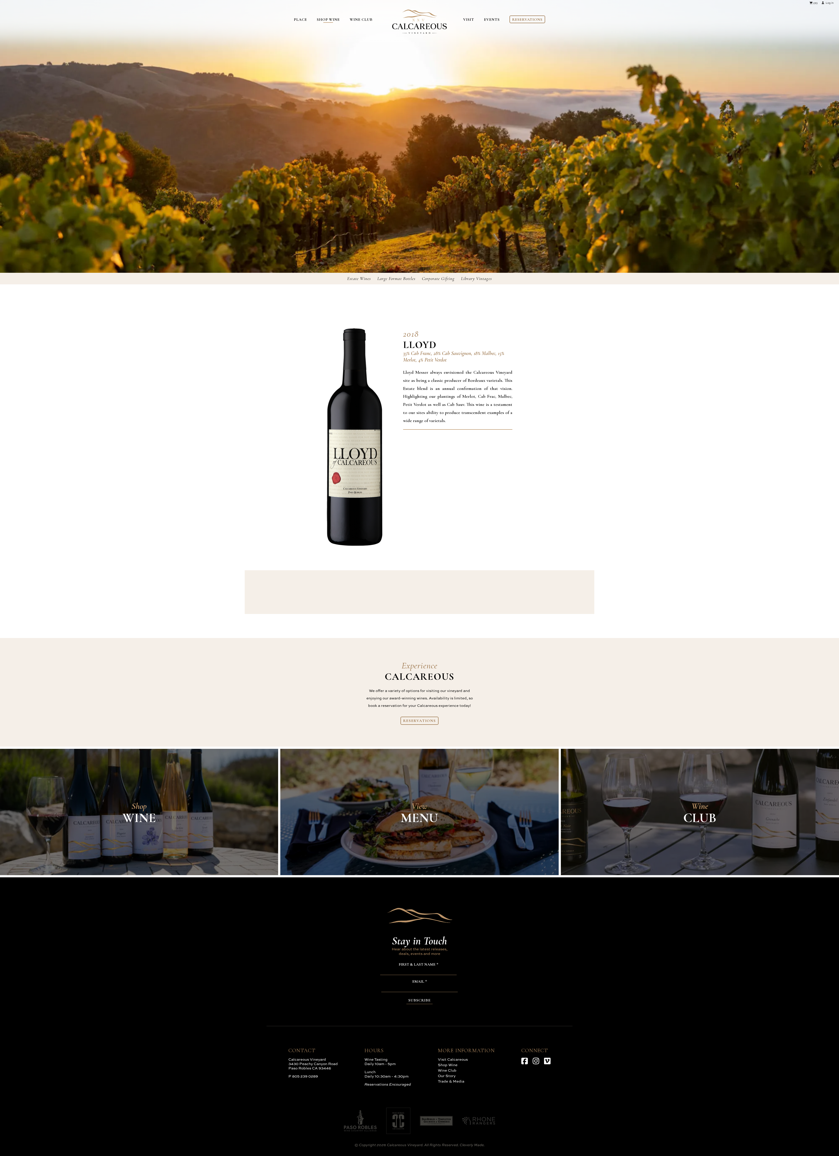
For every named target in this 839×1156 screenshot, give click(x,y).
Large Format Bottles (396, 278)
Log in (830, 3)
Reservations (527, 19)
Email (418, 981)
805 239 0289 (305, 1076)
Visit (468, 19)
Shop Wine (328, 19)
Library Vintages (476, 278)
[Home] (419, 32)
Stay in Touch (419, 940)
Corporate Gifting (438, 278)
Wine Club (361, 19)
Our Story (447, 1075)
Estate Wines (359, 278)
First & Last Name (417, 964)
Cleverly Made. (472, 1144)
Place (300, 19)
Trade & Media (451, 1081)
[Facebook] (524, 1061)
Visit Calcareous (453, 1059)
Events (491, 19)
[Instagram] (536, 1061)
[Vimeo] (547, 1061)
